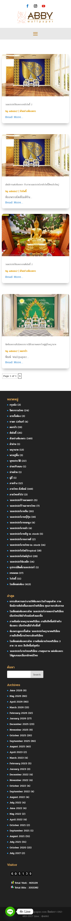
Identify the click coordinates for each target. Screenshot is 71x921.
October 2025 (18, 735)
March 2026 (17, 707)
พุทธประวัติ (15, 461)
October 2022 (18, 786)
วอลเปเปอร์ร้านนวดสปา (21, 500)
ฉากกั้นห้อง (15, 416)
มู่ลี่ (11, 478)
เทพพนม (14, 573)
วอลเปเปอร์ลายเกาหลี (20, 539)
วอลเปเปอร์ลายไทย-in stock (25, 545)
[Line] (10, 911)
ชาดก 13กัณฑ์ (17, 422)
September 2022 (20, 791)
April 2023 (16, 752)
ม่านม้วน (14, 472)
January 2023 (18, 769)
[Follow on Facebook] (27, 6)
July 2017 (15, 853)
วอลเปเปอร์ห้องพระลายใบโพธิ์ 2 (18, 104)
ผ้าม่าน (13, 444)
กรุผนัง (13, 405)
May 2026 (15, 696)
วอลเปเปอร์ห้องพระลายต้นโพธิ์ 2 (19, 264)
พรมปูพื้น (14, 455)
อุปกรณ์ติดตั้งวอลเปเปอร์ (22, 567)
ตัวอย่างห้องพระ (28, 111)
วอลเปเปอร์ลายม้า (19, 528)
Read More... (14, 117)
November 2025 (19, 730)
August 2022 (17, 797)
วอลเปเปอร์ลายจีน (19, 511)
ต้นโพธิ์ (13, 433)
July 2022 (15, 802)
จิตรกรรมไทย (16, 410)
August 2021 (17, 836)
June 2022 (16, 808)
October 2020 (18, 847)
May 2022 (15, 814)
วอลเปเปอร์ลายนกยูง (20, 522)
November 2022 (19, 780)
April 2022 (16, 819)
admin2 (13, 111)
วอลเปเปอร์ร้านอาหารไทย (23, 506)
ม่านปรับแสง (16, 466)
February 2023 (18, 763)
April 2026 (16, 702)
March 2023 (17, 758)
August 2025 (17, 746)
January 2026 (18, 718)
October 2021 (18, 825)
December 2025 (19, 724)
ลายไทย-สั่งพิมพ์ (18, 489)
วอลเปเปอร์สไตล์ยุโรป (21, 556)
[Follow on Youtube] (43, 6)
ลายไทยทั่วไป (16, 494)
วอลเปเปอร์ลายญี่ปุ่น (20, 517)
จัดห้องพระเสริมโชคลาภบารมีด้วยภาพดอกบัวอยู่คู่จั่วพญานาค (30, 344)
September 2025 (20, 741)
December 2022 (19, 774)
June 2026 (16, 690)
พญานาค (14, 450)
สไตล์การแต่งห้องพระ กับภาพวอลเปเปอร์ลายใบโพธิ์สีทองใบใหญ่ (32, 184)
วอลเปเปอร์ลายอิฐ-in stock (24, 534)
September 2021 (19, 831)
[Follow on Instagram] (35, 6)
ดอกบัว (23, 351)
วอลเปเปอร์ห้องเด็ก (19, 562)
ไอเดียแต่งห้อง (17, 584)
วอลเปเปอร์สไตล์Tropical (23, 551)
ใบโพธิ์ (23, 191)
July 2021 (15, 842)
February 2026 (18, 713)
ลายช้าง (13, 483)
